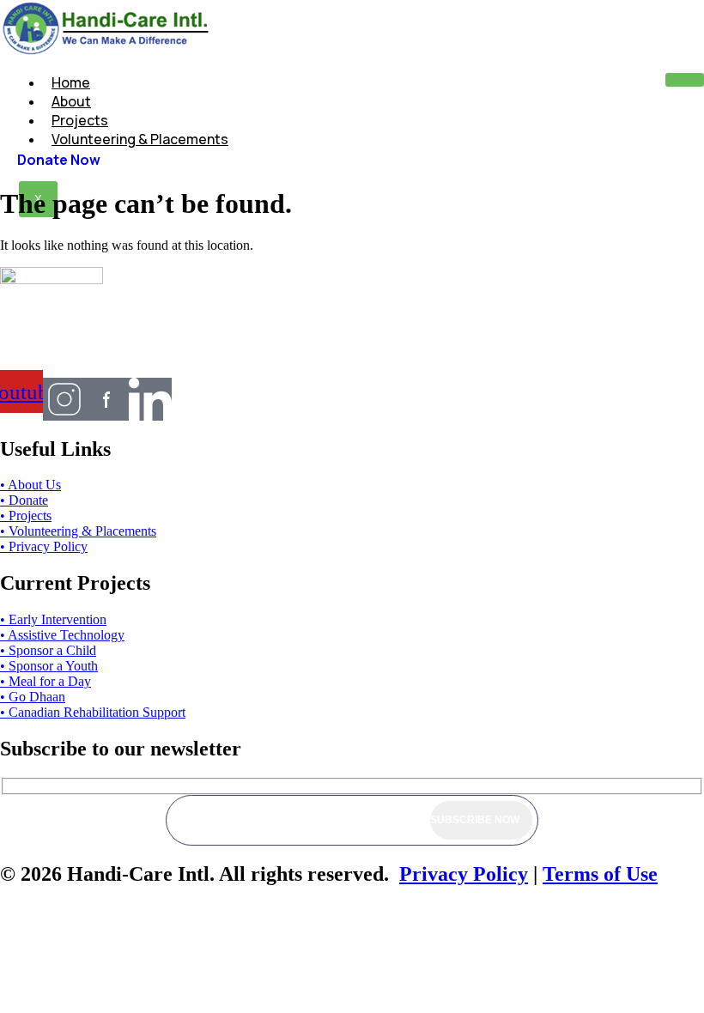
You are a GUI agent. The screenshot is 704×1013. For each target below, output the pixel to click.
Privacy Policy (463, 874)
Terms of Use (600, 874)
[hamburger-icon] (684, 80)
